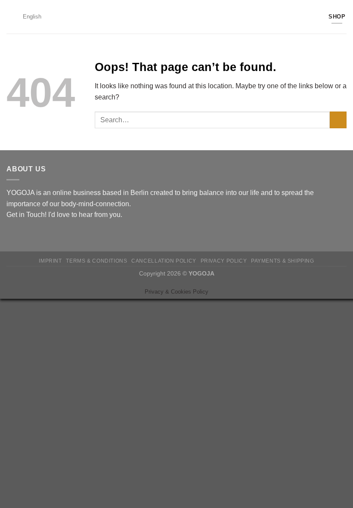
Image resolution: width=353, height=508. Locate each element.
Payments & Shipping (282, 261)
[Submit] (338, 120)
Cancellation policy (163, 261)
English (32, 16)
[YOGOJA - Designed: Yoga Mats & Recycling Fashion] (177, 17)
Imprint (50, 261)
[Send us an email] (43, 235)
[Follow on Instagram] (22, 235)
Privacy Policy (224, 261)
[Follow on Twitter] (32, 235)
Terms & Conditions (96, 261)
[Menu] (11, 16)
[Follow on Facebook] (11, 235)
